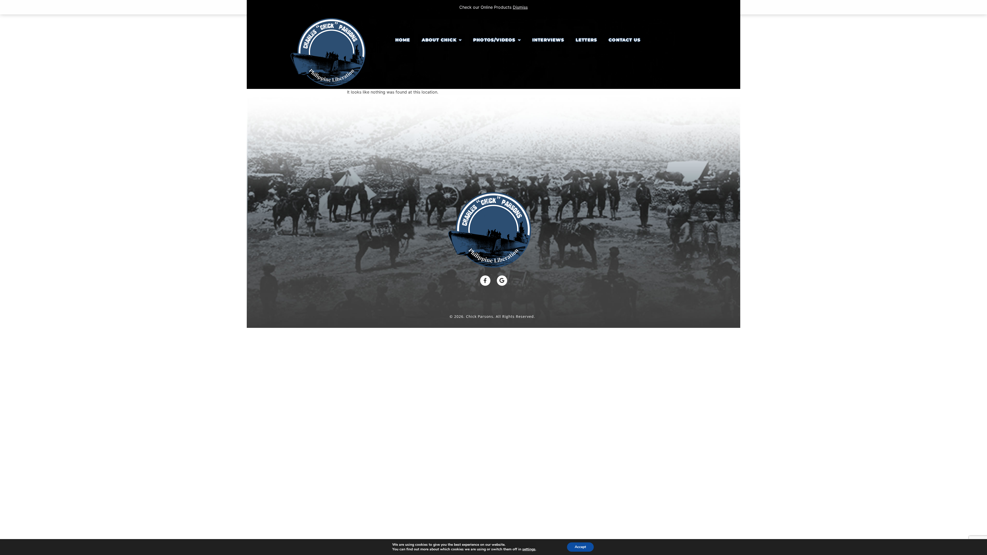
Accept (580, 546)
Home (402, 40)
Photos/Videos (494, 40)
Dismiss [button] (520, 7)
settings (528, 549)
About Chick (439, 40)
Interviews (548, 40)
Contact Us (625, 40)
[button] (441, 40)
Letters (586, 40)
